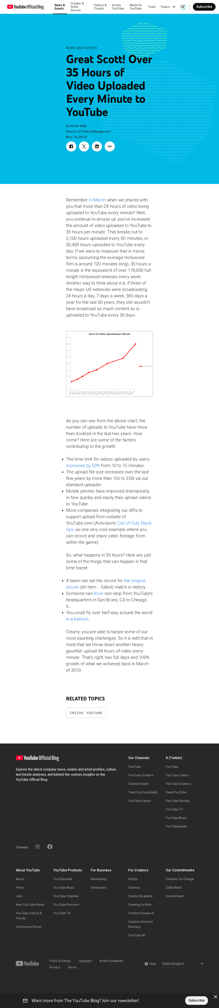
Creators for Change (180, 879)
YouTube (134, 766)
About (20, 879)
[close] (215, 996)
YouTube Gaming (178, 801)
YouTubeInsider (177, 826)
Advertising (99, 879)
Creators (134, 887)
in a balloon (77, 619)
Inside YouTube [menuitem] (118, 6)
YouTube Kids (62, 879)
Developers (98, 887)
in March (97, 199)
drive (98, 593)
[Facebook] (49, 846)
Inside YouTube (86, 713)
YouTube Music (176, 818)
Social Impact (175, 896)
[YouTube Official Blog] (25, 7)
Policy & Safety (60, 961)
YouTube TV (174, 809)
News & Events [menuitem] (60, 6)
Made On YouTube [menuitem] (136, 6)
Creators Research (141, 913)
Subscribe (204, 7)
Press (20, 887)
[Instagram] (37, 846)
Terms (72, 967)
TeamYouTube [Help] (143, 792)
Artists (133, 879)
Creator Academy (140, 896)
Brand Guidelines (111, 961)
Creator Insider (138, 783)
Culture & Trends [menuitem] (100, 6)
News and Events (82, 48)
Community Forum (29, 926)
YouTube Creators (141, 775)
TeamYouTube (176, 792)
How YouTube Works (30, 904)
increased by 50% (83, 465)
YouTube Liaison (139, 801)
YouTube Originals (65, 896)
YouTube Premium (66, 904)
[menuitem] (151, 7)
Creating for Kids (139, 904)
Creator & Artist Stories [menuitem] (77, 7)
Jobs (19, 896)
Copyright (85, 961)
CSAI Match (174, 887)
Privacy (55, 967)
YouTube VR (136, 935)
